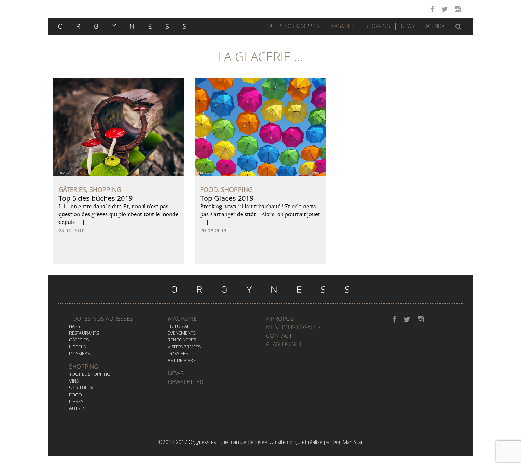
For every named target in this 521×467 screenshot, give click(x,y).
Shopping (377, 26)
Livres (76, 401)
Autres (77, 408)
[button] (458, 26)
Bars (74, 326)
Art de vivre (182, 360)
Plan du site (284, 344)
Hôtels (77, 347)
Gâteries (79, 339)
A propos (280, 318)
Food (75, 394)
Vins (74, 381)
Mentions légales (293, 327)
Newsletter (185, 382)
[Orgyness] (122, 25)
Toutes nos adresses (101, 318)
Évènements (182, 333)
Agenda (434, 26)
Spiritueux (81, 387)
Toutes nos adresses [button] (292, 26)
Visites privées (184, 347)
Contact (279, 335)
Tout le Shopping (89, 374)
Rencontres (182, 339)
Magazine (342, 26)
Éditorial (179, 326)
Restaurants (84, 333)
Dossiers (79, 353)
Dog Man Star (347, 442)
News (407, 26)
